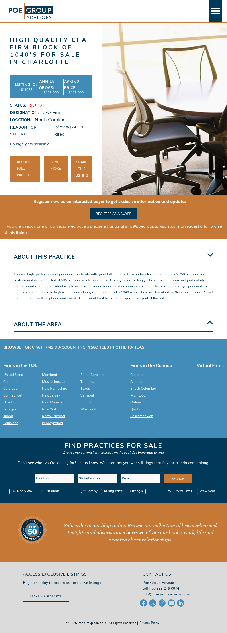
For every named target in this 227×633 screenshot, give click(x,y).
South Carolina (92, 375)
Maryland (49, 375)
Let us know (87, 463)
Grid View (24, 491)
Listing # (136, 491)
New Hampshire (54, 389)
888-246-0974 (168, 588)
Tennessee (89, 382)
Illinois (8, 416)
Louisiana (10, 423)
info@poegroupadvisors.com (167, 594)
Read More (56, 165)
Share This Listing (81, 168)
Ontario (136, 402)
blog (106, 525)
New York (49, 409)
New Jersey (51, 395)
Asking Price (113, 491)
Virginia (86, 402)
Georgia (9, 409)
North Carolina (53, 416)
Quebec (136, 409)
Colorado (10, 389)
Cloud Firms (182, 491)
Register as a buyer (113, 214)
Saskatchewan (141, 416)
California (10, 382)
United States (13, 375)
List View (52, 491)
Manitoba (138, 395)
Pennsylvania (52, 423)
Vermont (87, 395)
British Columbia (143, 389)
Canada (136, 375)
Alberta (136, 382)
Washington (89, 409)
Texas (85, 389)
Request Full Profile (24, 168)
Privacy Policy (149, 622)
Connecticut (12, 395)
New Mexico (52, 402)
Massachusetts (53, 382)
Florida (8, 402)
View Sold (207, 491)
